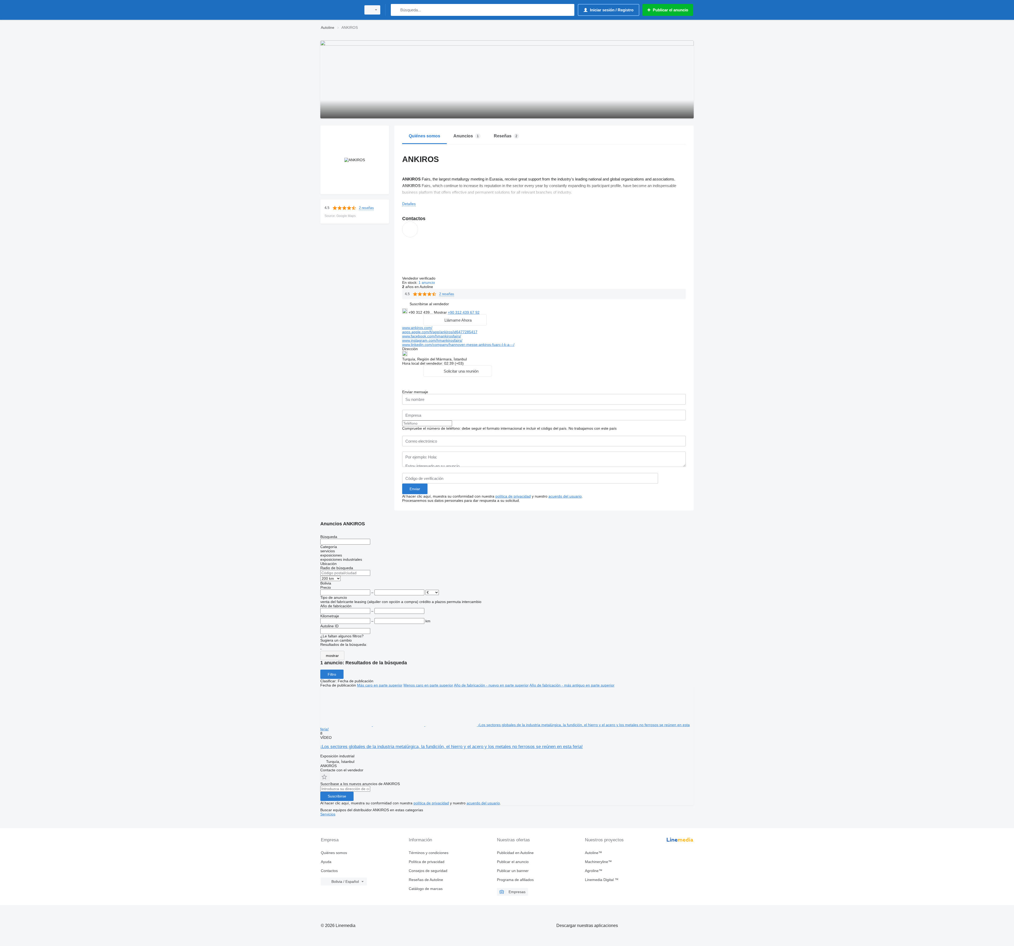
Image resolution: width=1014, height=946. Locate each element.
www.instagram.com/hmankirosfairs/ (432, 340)
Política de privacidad (426, 862)
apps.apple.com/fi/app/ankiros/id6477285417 (439, 332)
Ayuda (326, 862)
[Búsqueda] (396, 10)
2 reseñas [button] (366, 208)
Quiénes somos (334, 853)
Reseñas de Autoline (426, 880)
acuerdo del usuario (565, 496)
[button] (429, 303)
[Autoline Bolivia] (339, 9)
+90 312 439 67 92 (464, 312)
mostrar (332, 655)
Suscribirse (337, 796)
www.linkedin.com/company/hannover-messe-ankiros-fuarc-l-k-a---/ (458, 344)
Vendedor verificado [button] (419, 278)
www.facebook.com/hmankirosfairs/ (431, 336)
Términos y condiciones (428, 853)
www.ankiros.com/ (417, 328)
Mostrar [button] (441, 312)
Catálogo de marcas (426, 889)
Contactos (329, 871)
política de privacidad (513, 496)
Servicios (327, 814)
